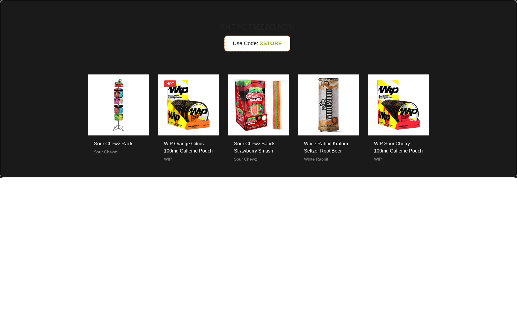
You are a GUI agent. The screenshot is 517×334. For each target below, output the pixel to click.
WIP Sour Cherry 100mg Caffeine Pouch (398, 147)
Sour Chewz (105, 152)
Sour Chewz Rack (113, 143)
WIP (168, 159)
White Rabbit (316, 159)
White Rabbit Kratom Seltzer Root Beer (326, 147)
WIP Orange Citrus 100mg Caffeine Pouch (188, 147)
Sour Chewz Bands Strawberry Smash (254, 147)
